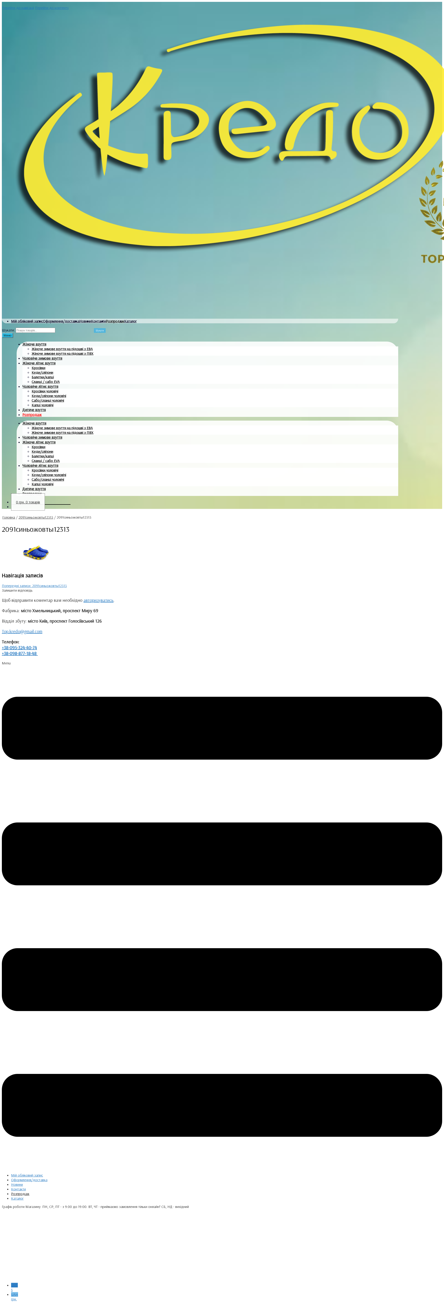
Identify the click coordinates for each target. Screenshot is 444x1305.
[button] (222, 915)
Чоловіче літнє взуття (40, 386)
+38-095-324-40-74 (19, 647)
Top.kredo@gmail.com (22, 631)
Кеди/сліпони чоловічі (49, 395)
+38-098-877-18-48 (20, 653)
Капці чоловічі (42, 405)
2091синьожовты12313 (35, 517)
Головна (8, 517)
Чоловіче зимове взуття (42, 358)
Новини (85, 321)
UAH (14, 1296)
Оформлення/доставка (61, 321)
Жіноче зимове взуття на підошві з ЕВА (62, 348)
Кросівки (38, 367)
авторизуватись (98, 600)
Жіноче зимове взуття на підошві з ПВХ (62, 353)
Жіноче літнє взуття (39, 363)
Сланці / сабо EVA (46, 381)
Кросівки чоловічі (45, 391)
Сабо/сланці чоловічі (48, 400)
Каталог (130, 321)
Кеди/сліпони (42, 372)
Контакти (98, 321)
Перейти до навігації (18, 7)
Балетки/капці (43, 377)
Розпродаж (115, 321)
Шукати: (8, 330)
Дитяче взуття (34, 409)
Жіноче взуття (34, 344)
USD (14, 1287)
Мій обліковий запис (27, 321)
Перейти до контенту (52, 7)
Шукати (100, 330)
